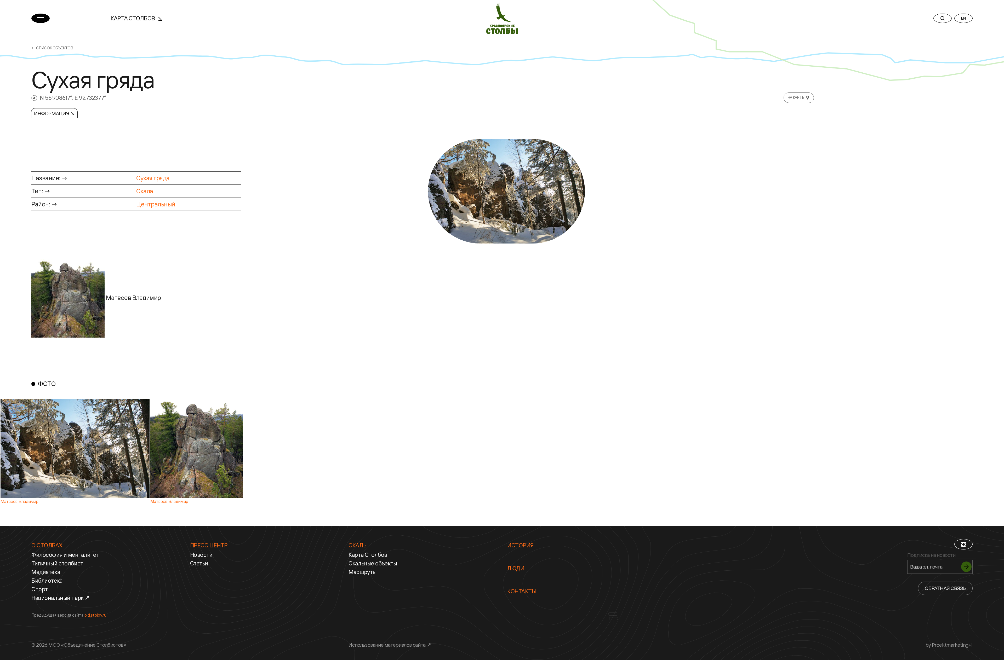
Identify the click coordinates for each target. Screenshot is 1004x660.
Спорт (39, 589)
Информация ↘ (54, 113)
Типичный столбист (57, 563)
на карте (796, 97)
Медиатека (45, 572)
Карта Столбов (133, 18)
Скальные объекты (373, 563)
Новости (201, 554)
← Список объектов (52, 47)
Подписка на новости (931, 555)
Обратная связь (945, 588)
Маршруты (362, 572)
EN (963, 18)
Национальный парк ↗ (60, 597)
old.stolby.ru (95, 615)
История (520, 545)
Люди (515, 568)
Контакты (522, 591)
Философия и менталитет (65, 554)
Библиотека (46, 580)
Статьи (199, 563)
